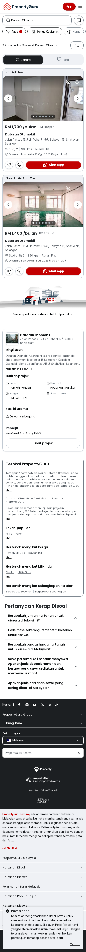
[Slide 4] (43, 116)
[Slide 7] (52, 116)
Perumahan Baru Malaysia (21, 887)
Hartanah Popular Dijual (19, 896)
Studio (10, 572)
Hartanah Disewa (15, 877)
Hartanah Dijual (13, 867)
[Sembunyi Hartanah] (68, 82)
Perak (19, 533)
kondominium (51, 479)
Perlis (9, 533)
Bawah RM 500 (15, 553)
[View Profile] (43, 72)
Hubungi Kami (12, 723)
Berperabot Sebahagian (50, 591)
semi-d (10, 482)
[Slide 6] (49, 116)
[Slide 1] (33, 116)
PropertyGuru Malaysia (19, 858)
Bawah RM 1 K (37, 553)
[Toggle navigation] (80, 6)
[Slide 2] (36, 116)
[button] (19, 368)
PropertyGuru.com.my (16, 814)
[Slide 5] (46, 116)
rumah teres (33, 479)
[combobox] (41, 20)
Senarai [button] (26, 60)
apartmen (67, 479)
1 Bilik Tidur (24, 572)
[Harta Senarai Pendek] (77, 82)
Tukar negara (12, 733)
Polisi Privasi (63, 924)
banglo (21, 482)
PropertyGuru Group (17, 715)
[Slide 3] (40, 116)
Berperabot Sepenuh (19, 591)
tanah (37, 482)
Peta (66, 60)
